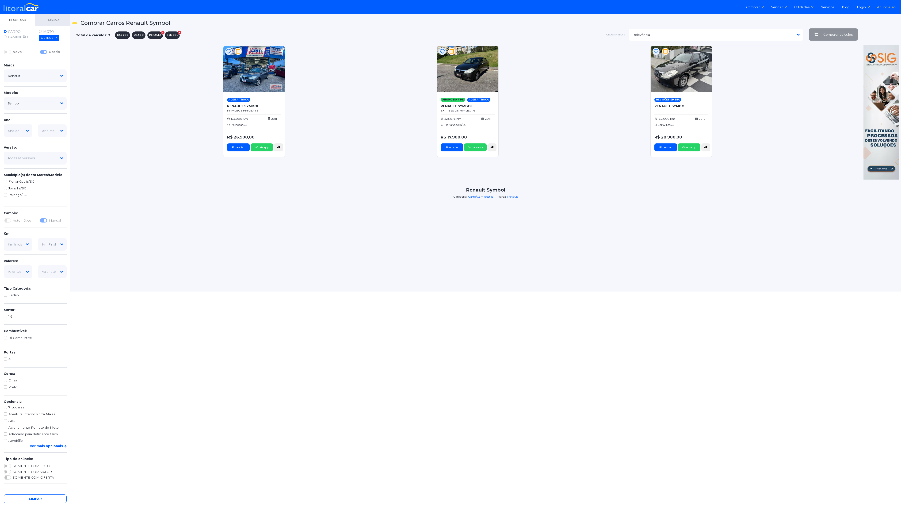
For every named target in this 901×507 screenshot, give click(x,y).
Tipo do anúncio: (18, 459)
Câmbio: (11, 213)
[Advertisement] (485, 231)
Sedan (13, 295)
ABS (11, 420)
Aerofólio (15, 440)
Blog (845, 7)
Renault (512, 196)
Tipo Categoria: (17, 288)
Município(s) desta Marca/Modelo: (33, 175)
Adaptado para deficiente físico (33, 434)
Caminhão (18, 37)
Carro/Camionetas (480, 196)
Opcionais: (13, 401)
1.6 (10, 316)
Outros (47, 37)
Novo (17, 52)
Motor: (9, 310)
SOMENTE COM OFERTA (33, 477)
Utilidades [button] (801, 7)
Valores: (11, 261)
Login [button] (861, 7)
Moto (48, 32)
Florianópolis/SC (21, 181)
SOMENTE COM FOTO (31, 466)
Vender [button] (777, 7)
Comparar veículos (838, 34)
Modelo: (11, 93)
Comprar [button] (753, 7)
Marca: (9, 65)
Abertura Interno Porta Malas (31, 414)
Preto (12, 387)
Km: (7, 233)
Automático (22, 220)
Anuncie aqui (887, 7)
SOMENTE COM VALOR (32, 472)
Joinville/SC (17, 188)
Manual (55, 220)
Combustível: (15, 331)
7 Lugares (16, 407)
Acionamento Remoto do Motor (34, 427)
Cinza (12, 380)
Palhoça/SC (17, 195)
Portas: (10, 352)
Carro (14, 32)
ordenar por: (615, 34)
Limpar (35, 499)
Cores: (9, 374)
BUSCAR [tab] (53, 20)
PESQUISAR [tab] (17, 20)
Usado (54, 52)
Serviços (827, 7)
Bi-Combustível (20, 338)
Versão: (10, 147)
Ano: (7, 120)
